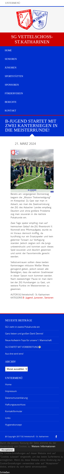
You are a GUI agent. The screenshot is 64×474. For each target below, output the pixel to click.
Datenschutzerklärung (16, 397)
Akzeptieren (7, 450)
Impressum (11, 391)
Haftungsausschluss (15, 404)
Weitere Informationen (43, 446)
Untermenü (12, 3)
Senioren (48, 297)
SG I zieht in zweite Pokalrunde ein (22, 326)
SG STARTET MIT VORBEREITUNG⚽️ (23, 346)
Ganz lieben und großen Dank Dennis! (24, 333)
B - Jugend (28, 297)
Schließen (5, 472)
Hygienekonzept (13, 424)
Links (7, 417)
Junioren (38, 297)
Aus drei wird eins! (14, 353)
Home (8, 384)
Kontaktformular (13, 411)
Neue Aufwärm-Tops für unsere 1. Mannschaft (28, 340)
